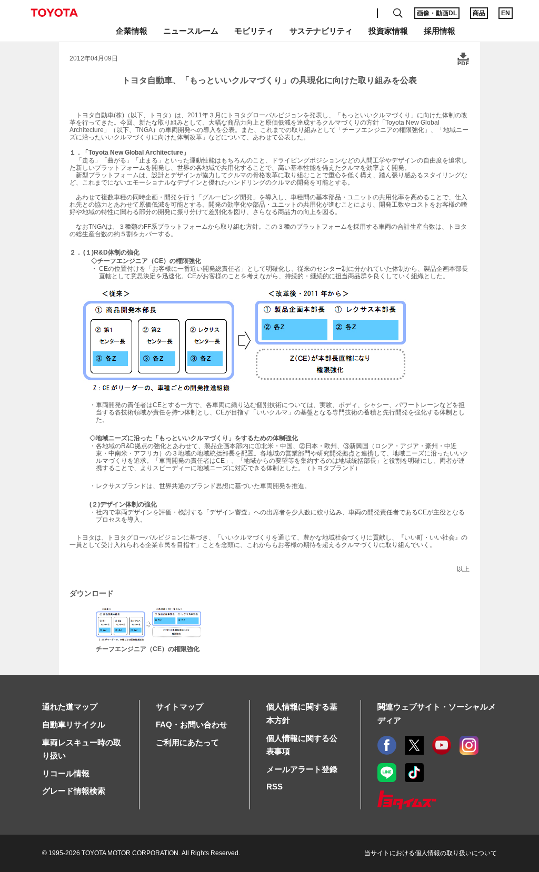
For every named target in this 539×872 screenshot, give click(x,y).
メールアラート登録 (301, 769)
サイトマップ (179, 706)
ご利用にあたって (187, 742)
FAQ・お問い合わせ (191, 724)
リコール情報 (65, 773)
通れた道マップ (69, 706)
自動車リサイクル (73, 724)
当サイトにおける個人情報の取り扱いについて (430, 853)
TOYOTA (54, 12)
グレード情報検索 (73, 790)
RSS (274, 786)
